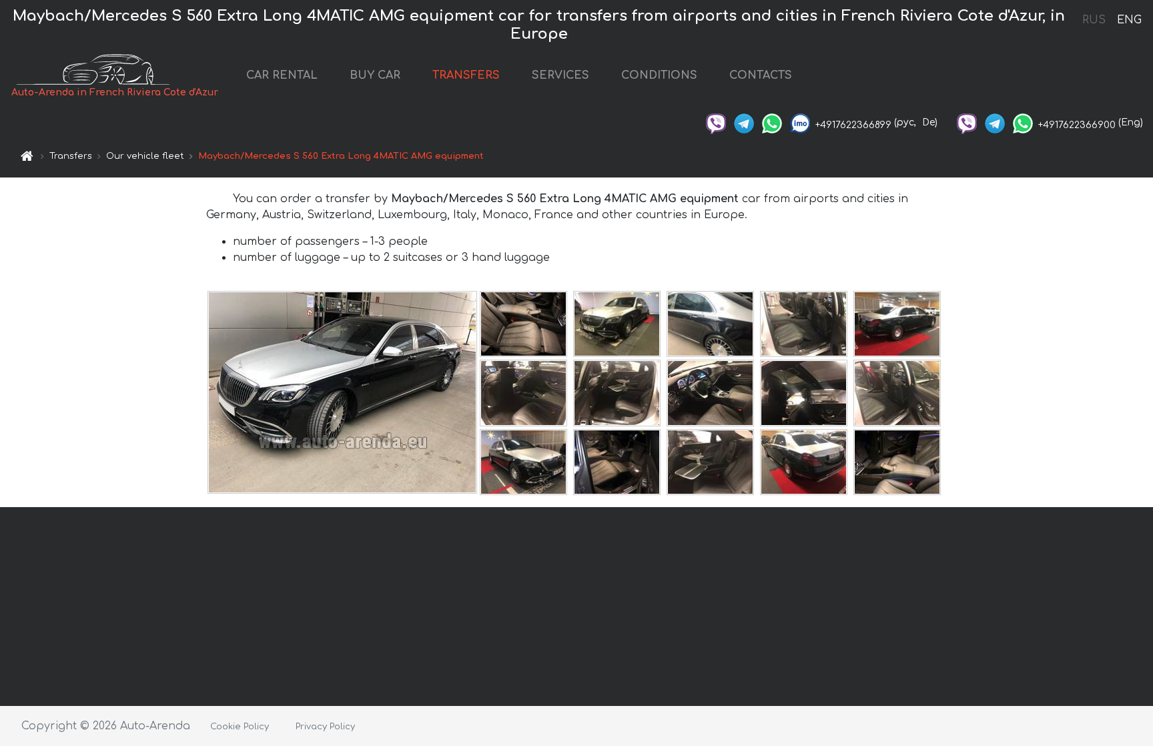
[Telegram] (744, 122)
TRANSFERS (466, 75)
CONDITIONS (659, 75)
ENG (1129, 20)
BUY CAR (375, 75)
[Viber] (716, 122)
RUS (1094, 20)
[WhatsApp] (772, 122)
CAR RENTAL (282, 75)
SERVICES (560, 75)
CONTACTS (760, 75)
